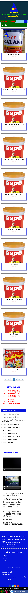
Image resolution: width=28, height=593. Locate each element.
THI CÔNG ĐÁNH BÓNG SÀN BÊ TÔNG (11, 425)
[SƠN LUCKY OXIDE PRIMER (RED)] (14, 116)
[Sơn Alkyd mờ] (14, 359)
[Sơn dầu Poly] (14, 256)
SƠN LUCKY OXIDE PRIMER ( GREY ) (14, 89)
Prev (8, 379)
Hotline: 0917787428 (9, 21)
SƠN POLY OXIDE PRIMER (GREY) (14, 194)
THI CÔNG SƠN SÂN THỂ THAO (9, 440)
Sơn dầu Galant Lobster (14, 54)
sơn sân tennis (19, 577)
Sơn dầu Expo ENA (14, 229)
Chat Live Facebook (19, 591)
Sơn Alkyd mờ (14, 369)
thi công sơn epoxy (6, 577)
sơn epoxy (13, 577)
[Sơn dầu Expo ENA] (14, 221)
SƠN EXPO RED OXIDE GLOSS (14, 299)
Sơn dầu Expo (14, 334)
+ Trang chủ (4, 555)
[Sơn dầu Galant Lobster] (14, 44)
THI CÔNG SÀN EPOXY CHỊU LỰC (12, 500)
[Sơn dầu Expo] (14, 326)
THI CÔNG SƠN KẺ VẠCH (7, 443)
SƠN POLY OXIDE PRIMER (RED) (14, 159)
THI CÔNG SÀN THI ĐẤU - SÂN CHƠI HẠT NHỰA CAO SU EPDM (13, 421)
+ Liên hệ (4, 560)
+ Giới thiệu (4, 557)
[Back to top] (26, 589)
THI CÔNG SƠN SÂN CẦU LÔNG (9, 434)
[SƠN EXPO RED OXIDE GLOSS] (14, 291)
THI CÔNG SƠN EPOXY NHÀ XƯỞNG (10, 437)
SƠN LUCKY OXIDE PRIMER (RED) (14, 124)
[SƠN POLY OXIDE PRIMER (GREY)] (14, 186)
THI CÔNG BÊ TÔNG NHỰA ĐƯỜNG (10, 414)
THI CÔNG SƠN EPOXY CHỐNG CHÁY (10, 428)
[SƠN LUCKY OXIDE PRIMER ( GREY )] (14, 81)
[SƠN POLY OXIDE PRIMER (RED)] (14, 151)
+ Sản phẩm (4, 558)
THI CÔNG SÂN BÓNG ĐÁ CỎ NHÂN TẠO (11, 417)
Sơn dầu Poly (14, 264)
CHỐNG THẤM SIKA (6, 431)
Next (19, 379)
